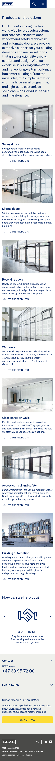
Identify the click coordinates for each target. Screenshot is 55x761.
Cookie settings (8, 755)
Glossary (20, 755)
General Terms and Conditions (14, 751)
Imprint (29, 755)
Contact (7, 660)
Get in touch (10, 685)
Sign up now (27, 719)
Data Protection (36, 751)
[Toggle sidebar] (42, 4)
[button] (3, 617)
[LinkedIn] (46, 741)
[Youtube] (50, 741)
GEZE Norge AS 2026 (10, 748)
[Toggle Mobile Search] (34, 4)
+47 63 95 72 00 (18, 670)
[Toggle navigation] (51, 4)
